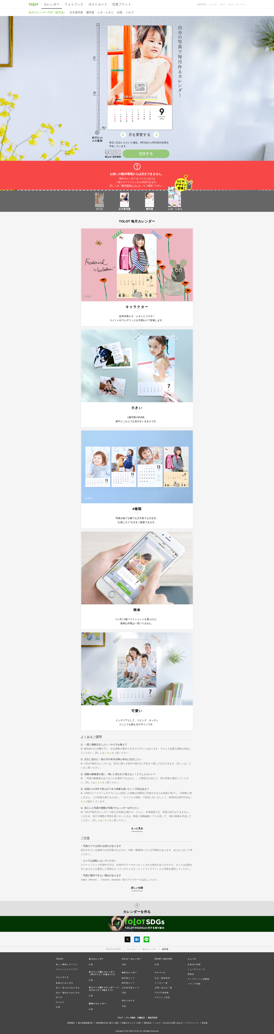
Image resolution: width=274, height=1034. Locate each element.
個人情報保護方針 (85, 1023)
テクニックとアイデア (67, 969)
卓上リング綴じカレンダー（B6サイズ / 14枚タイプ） (103, 973)
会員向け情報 (194, 964)
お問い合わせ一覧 (163, 988)
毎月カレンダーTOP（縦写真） (47, 12)
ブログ (222, 4)
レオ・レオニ (106, 12)
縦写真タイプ (128, 978)
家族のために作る (64, 983)
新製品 (191, 974)
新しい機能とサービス (67, 964)
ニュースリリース (196, 969)
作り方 (59, 997)
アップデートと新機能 (198, 979)
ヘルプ (230, 4)
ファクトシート (192, 1023)
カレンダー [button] (52, 4)
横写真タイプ (128, 983)
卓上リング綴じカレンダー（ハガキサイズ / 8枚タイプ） (104, 988)
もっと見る (137, 828)
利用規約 (71, 1023)
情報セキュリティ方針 (131, 1023)
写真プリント (121, 4)
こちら (108, 752)
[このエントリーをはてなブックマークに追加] (137, 939)
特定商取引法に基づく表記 (107, 1023)
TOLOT (33, 4)
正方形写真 (76, 12)
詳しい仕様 (137, 888)
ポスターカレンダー (131, 959)
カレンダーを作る (137, 912)
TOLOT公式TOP (113, 949)
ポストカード (98, 4)
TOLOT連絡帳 (162, 993)
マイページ (240, 4)
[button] (140, 78)
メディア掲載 (194, 984)
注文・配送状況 (162, 978)
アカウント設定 (162, 997)
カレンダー (131, 949)
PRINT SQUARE (163, 959)
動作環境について (131, 185)
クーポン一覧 (161, 983)
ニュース (213, 4)
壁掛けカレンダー (97, 1003)
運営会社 (148, 1023)
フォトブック (74, 4)
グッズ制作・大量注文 (135, 1018)
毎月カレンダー (149, 949)
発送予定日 (202, 4)
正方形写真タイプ (130, 988)
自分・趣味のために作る (68, 993)
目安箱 (204, 1023)
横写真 (90, 12)
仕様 (119, 12)
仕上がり (60, 1002)
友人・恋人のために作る (68, 988)
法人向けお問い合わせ (172, 1023)
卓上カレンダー (96, 959)
